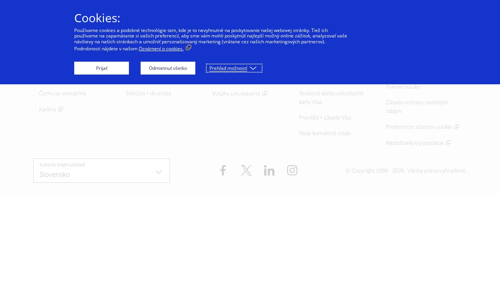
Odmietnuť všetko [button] (168, 68)
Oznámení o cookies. (161, 48)
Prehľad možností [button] (228, 68)
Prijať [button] (101, 68)
